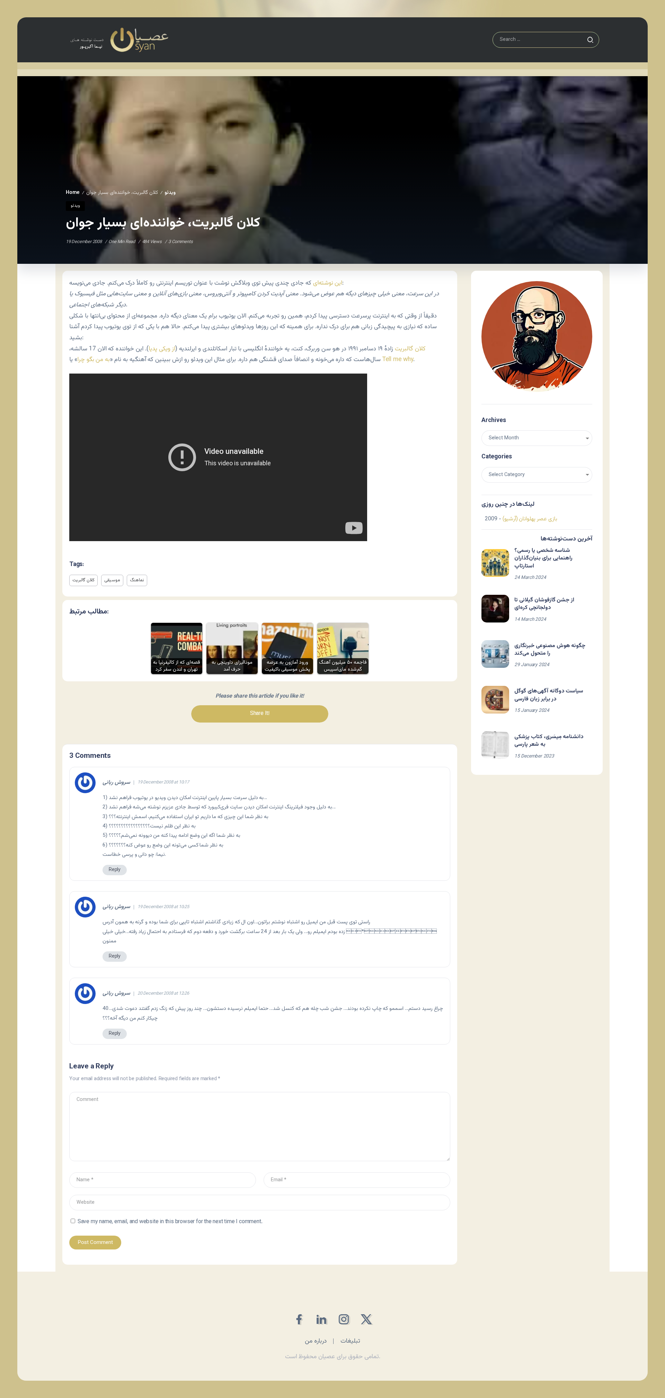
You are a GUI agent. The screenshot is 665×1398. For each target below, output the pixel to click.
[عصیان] (119, 40)
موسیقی (112, 580)
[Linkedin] (321, 1319)
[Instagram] (343, 1319)
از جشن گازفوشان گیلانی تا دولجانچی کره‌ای (544, 604)
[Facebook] (298, 1319)
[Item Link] (495, 563)
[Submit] (590, 39)
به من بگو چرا (93, 359)
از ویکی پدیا (162, 348)
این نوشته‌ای (328, 283)
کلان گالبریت (410, 348)
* (391, 931)
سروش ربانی (116, 783)
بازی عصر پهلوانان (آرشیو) (530, 519)
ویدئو (170, 193)
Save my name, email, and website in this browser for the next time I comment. (170, 1222)
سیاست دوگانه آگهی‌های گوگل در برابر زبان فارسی (548, 695)
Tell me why (397, 359)
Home (73, 193)
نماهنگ (137, 580)
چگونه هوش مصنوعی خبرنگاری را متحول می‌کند (549, 650)
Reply (115, 870)
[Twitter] (366, 1319)
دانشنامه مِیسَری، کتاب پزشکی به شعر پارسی (549, 741)
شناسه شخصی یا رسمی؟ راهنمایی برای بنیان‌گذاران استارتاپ (543, 558)
